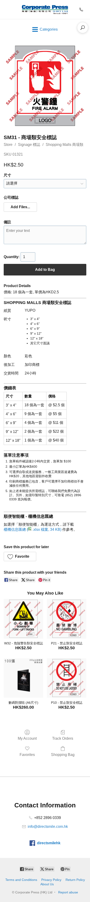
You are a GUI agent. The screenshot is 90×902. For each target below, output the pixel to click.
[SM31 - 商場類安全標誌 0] (45, 85)
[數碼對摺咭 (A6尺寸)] (23, 678)
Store (8, 145)
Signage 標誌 (29, 145)
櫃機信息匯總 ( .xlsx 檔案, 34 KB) (32, 529)
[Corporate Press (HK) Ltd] (45, 9)
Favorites (27, 755)
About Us (47, 884)
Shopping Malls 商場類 (64, 145)
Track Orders (62, 738)
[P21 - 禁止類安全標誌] (66, 619)
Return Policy (75, 880)
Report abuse (68, 892)
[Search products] (82, 27)
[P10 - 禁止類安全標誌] (66, 678)
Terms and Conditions (21, 880)
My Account (27, 738)
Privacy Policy (51, 880)
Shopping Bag (63, 755)
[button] (20, 207)
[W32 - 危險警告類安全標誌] (23, 619)
